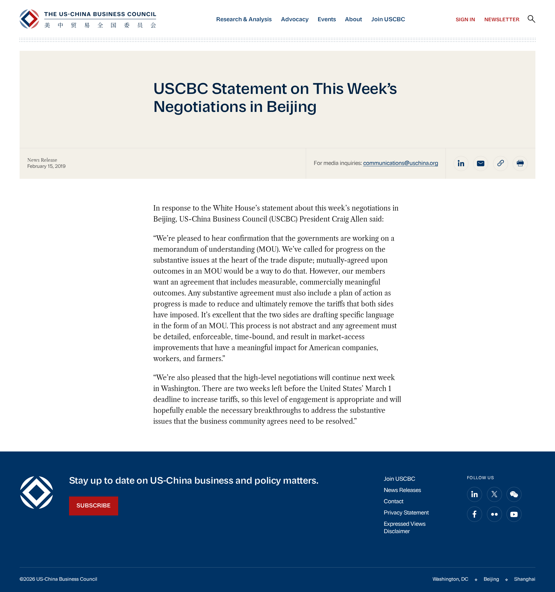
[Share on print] (520, 163)
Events (327, 20)
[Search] (531, 19)
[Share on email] (480, 163)
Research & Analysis (244, 20)
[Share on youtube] (514, 514)
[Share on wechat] (514, 494)
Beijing (491, 579)
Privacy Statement (406, 513)
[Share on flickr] (494, 514)
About (353, 20)
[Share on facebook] (474, 514)
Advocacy (295, 20)
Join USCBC (388, 20)
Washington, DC (450, 579)
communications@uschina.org (400, 163)
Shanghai (524, 579)
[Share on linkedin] (461, 163)
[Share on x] (494, 494)
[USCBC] (88, 19)
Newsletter (501, 20)
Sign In (465, 20)
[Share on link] (500, 163)
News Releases (402, 490)
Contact (393, 502)
